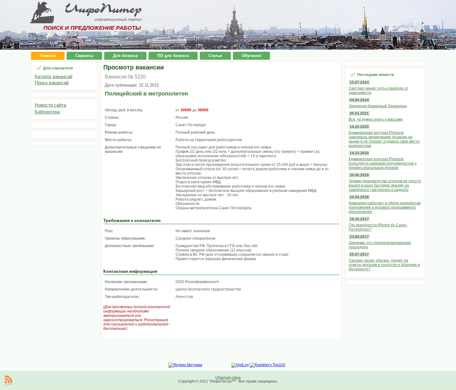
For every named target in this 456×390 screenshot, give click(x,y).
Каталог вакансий (53, 76)
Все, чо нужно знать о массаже (376, 119)
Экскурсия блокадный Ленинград (378, 106)
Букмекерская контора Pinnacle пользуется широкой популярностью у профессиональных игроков (383, 163)
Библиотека (47, 111)
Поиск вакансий (52, 82)
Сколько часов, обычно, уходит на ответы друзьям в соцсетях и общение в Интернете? (384, 264)
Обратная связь (228, 377)
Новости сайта (50, 105)
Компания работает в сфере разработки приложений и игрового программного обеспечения (385, 207)
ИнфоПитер (103, 8)
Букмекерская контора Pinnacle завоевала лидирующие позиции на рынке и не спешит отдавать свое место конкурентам (384, 139)
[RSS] (8, 380)
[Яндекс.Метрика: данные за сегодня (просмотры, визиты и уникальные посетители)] (185, 365)
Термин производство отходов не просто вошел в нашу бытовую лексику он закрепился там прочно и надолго (385, 185)
